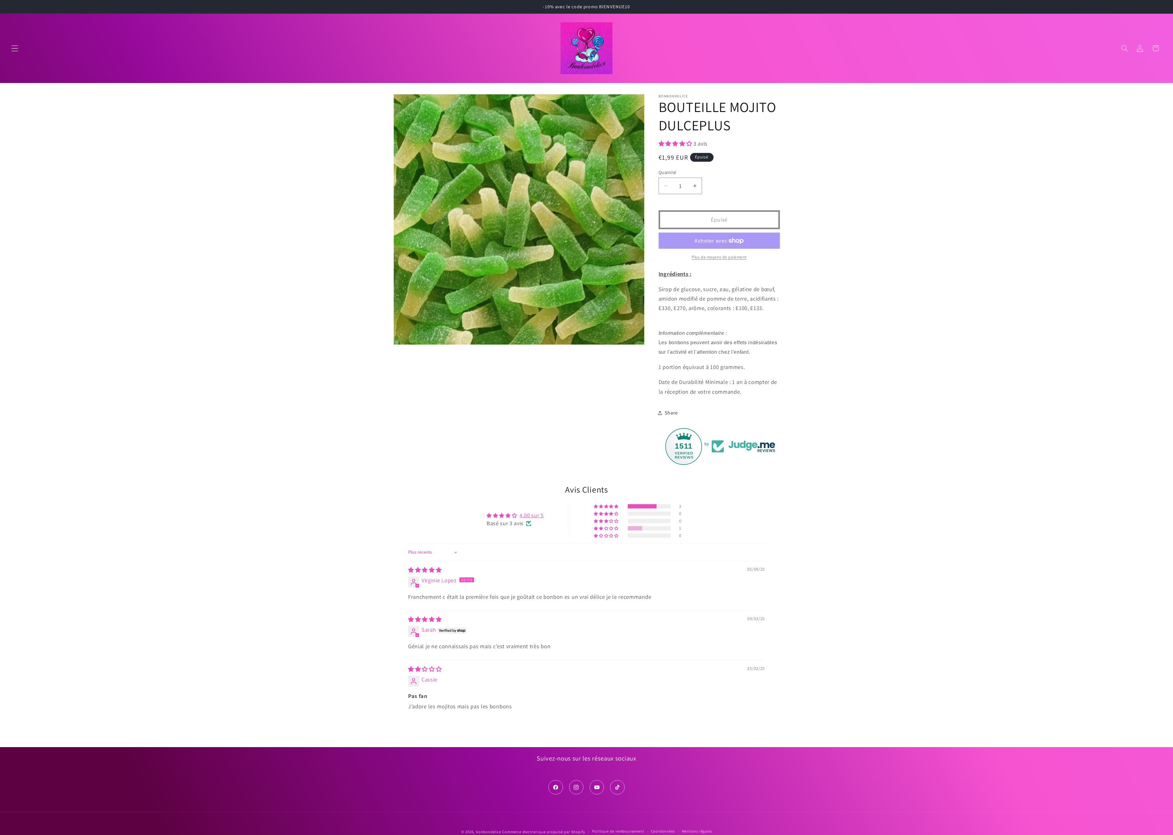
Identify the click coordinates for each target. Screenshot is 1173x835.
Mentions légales (697, 831)
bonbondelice (488, 831)
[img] (425, 569)
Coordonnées (663, 831)
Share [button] (671, 413)
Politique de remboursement (618, 831)
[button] (15, 48)
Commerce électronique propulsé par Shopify (543, 831)
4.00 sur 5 (532, 515)
